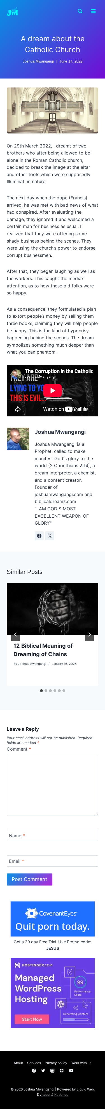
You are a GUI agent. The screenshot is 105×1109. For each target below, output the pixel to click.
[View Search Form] (80, 11)
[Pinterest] (62, 1071)
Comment (19, 749)
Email (16, 861)
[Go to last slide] (15, 634)
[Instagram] (52, 1071)
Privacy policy (56, 1063)
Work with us (81, 1063)
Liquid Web (85, 1089)
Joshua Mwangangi (38, 61)
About (18, 1063)
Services (34, 1063)
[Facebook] (34, 1071)
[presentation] (52, 609)
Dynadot (43, 1094)
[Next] (89, 634)
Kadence (61, 1094)
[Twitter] (43, 1071)
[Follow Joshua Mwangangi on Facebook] (39, 535)
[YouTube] (71, 1071)
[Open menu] (93, 11)
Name (17, 835)
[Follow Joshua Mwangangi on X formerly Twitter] (49, 535)
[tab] (41, 690)
